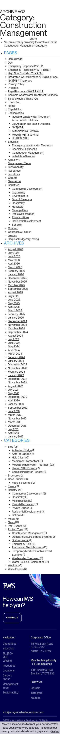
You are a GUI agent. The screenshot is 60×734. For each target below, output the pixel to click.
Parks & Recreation (23, 213)
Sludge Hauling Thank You (23, 98)
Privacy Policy (16, 84)
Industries (13, 185)
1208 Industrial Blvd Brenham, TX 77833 (42, 671)
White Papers (16, 569)
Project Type (15, 529)
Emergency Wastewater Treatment (32, 145)
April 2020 (14, 400)
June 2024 (14, 342)
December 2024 (17, 321)
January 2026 (16, 274)
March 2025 (15, 310)
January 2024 (16, 360)
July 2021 (13, 389)
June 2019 (14, 411)
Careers (12, 177)
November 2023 (17, 368)
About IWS (14, 159)
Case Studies (16, 479)
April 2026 (14, 263)
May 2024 (14, 346)
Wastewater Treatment (26, 558)
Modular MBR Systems (25, 134)
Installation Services (23, 156)
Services (13, 141)
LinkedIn (35, 687)
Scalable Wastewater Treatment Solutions (33, 95)
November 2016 (17, 418)
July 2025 (13, 296)
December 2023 (17, 364)
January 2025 (16, 317)
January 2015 (15, 436)
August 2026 (15, 249)
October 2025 (16, 285)
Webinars (13, 565)
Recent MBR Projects (24, 468)
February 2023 (16, 371)
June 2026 (14, 256)
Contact (13, 228)
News (11, 522)
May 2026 (14, 260)
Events (12, 486)
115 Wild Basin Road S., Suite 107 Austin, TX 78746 (42, 647)
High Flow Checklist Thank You (25, 73)
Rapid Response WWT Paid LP (26, 91)
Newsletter (14, 181)
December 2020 (17, 396)
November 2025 (17, 281)
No (57, 731)
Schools (17, 224)
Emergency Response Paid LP (25, 66)
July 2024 (13, 339)
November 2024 (17, 324)
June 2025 (14, 299)
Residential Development (26, 221)
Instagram (36, 692)
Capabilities (15, 109)
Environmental (20, 195)
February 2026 (16, 271)
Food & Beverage (22, 199)
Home (11, 105)
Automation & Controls (25, 131)
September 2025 (18, 288)
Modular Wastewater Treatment (31, 464)
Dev (10, 62)
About (6, 679)
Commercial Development (27, 188)
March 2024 (15, 353)
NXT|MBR (17, 127)
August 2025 (15, 292)
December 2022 (17, 378)
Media (11, 518)
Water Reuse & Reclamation (28, 562)
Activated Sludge (22, 450)
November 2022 (17, 382)
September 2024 (18, 332)
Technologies (16, 113)
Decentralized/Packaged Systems (32, 536)
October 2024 (16, 328)
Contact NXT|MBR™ (19, 231)
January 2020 (16, 404)
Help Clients (19, 457)
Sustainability (16, 167)
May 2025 (14, 303)
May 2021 (13, 393)
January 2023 (16, 375)
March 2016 (15, 422)
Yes (53, 731)
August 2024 (15, 335)
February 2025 (16, 314)
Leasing (12, 235)
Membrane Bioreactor (25, 461)
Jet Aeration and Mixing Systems (31, 123)
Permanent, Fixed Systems (27, 547)
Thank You (14, 102)
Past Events (15, 526)
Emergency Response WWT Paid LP (29, 69)
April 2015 (13, 432)
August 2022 (15, 386)
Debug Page (15, 59)
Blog (10, 446)
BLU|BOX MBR (20, 138)
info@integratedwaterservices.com (23, 712)
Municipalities (20, 210)
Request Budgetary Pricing (23, 239)
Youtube (35, 697)
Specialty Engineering (24, 149)
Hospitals (17, 206)
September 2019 (17, 407)
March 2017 (15, 414)
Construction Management (27, 152)
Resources (14, 170)
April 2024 (14, 350)
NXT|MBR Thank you (20, 80)
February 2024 (16, 357)
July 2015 (13, 429)
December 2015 (17, 425)
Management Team (19, 163)
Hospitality (18, 203)
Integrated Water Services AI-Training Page (33, 77)
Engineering (19, 192)
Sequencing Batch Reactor (27, 471)
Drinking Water (20, 540)
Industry (12, 490)
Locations (14, 174)
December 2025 (17, 278)
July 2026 (13, 253)
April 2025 (14, 306)
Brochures (14, 475)
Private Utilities (20, 217)
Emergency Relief (22, 544)
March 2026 (15, 267)
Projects (13, 87)
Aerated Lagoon (21, 453)
